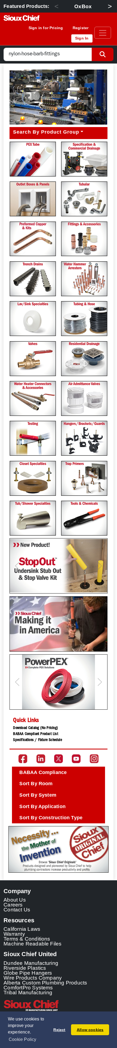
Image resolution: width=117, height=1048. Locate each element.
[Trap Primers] (84, 478)
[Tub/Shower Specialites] (33, 518)
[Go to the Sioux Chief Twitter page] (58, 758)
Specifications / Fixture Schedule (37, 740)
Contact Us (17, 910)
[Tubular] (84, 199)
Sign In (81, 38)
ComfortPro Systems (28, 987)
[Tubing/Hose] (84, 318)
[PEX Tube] (33, 159)
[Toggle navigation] (102, 33)
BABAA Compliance (43, 772)
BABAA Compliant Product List (35, 734)
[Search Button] (102, 54)
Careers (13, 905)
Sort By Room (36, 783)
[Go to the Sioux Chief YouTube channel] (76, 758)
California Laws (22, 929)
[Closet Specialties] (33, 478)
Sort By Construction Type (50, 817)
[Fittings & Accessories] (84, 239)
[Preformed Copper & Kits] (33, 239)
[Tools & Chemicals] (84, 518)
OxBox (83, 6)
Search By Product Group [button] (46, 132)
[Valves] (33, 358)
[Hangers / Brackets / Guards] (84, 438)
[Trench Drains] (33, 278)
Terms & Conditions (27, 939)
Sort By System (37, 795)
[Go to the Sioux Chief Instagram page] (94, 758)
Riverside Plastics (25, 968)
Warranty (14, 934)
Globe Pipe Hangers (28, 973)
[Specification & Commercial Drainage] (84, 159)
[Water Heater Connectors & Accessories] (33, 398)
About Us (15, 900)
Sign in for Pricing (46, 28)
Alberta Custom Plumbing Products (45, 983)
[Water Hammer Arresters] (84, 278)
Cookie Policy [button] (22, 1039)
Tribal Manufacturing (28, 992)
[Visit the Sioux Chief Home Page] (58, 1005)
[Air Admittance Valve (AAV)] (84, 398)
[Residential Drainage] (84, 358)
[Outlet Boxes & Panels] (33, 199)
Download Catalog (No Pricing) (35, 728)
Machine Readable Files (32, 944)
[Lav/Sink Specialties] (33, 318)
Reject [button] (59, 1030)
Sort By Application (42, 806)
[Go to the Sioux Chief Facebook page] (23, 758)
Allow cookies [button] (90, 1030)
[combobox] (48, 54)
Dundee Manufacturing (31, 963)
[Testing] (33, 438)
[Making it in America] (58, 624)
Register (81, 28)
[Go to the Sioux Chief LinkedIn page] (40, 758)
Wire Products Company (33, 978)
